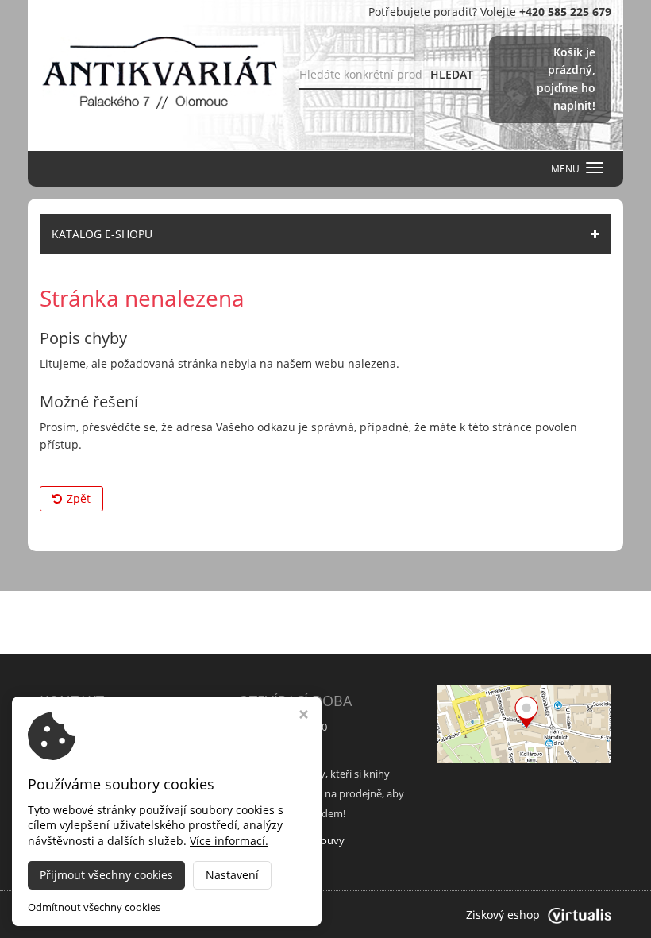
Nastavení (232, 874)
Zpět (79, 498)
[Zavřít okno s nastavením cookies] (304, 716)
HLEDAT (451, 74)
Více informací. (229, 840)
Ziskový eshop (503, 914)
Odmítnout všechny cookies (94, 907)
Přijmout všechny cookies (106, 874)
